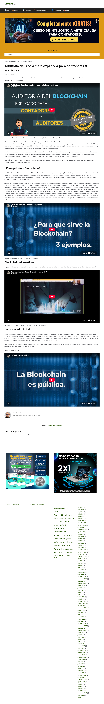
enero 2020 (81, 673)
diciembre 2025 (82, 523)
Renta (56, 552)
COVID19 (61, 518)
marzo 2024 (81, 570)
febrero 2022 (81, 619)
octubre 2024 (81, 554)
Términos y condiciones (37, 504)
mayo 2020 (81, 666)
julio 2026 (80, 507)
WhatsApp (56, 557)
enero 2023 (81, 599)
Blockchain (60, 425)
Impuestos (58, 535)
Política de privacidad (12, 504)
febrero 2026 (81, 518)
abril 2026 (80, 514)
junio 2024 (81, 563)
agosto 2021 (81, 632)
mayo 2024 (81, 565)
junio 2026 (81, 509)
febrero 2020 (81, 670)
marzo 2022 (81, 617)
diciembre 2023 (82, 576)
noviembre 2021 (82, 626)
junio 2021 (81, 637)
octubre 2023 (81, 581)
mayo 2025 (81, 538)
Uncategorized (59, 555)
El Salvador (66, 521)
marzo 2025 (81, 543)
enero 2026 (81, 520)
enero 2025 (81, 547)
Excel (56, 525)
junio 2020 (81, 664)
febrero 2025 (81, 545)
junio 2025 (81, 536)
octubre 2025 (81, 527)
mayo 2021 (81, 639)
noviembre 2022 (82, 603)
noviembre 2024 (82, 552)
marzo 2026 (81, 516)
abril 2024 (80, 567)
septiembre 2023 (82, 583)
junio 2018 (81, 695)
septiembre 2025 (82, 529)
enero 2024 (81, 574)
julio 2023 (80, 587)
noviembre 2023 (82, 579)
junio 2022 (81, 612)
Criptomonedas (69, 518)
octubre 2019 (81, 677)
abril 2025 (80, 541)
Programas (68, 549)
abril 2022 (80, 614)
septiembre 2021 (82, 630)
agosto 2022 (81, 610)
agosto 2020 (81, 659)
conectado (21, 435)
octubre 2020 (81, 655)
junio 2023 (81, 590)
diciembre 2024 (82, 549)
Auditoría (49, 425)
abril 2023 (80, 594)
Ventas (67, 555)
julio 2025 (80, 534)
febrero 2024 (81, 572)
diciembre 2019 (82, 675)
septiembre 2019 (82, 679)
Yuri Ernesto (17, 413)
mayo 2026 (81, 511)
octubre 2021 (81, 628)
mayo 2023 (81, 592)
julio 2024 (80, 561)
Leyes (70, 542)
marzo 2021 (81, 643)
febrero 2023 (81, 596)
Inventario (63, 542)
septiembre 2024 (82, 556)
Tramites (68, 552)
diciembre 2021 (82, 623)
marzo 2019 (81, 686)
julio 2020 (80, 661)
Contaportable (9, 3)
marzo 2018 (81, 697)
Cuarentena (57, 521)
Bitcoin (54, 425)
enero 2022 (81, 621)
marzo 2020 (81, 668)
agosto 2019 (81, 681)
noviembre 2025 (82, 525)
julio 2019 (80, 684)
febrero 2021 (81, 646)
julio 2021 (80, 634)
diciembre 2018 (82, 690)
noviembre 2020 (82, 652)
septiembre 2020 (82, 657)
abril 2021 (80, 641)
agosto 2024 (81, 558)
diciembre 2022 (82, 601)
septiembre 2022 (82, 608)
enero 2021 (81, 648)
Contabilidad (60, 515)
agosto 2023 (81, 585)
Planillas (57, 546)
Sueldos (62, 552)
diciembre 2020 (82, 650)
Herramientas (60, 532)
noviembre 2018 (82, 693)
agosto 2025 (81, 532)
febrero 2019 (81, 688)
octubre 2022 (81, 605)
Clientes (57, 511)
